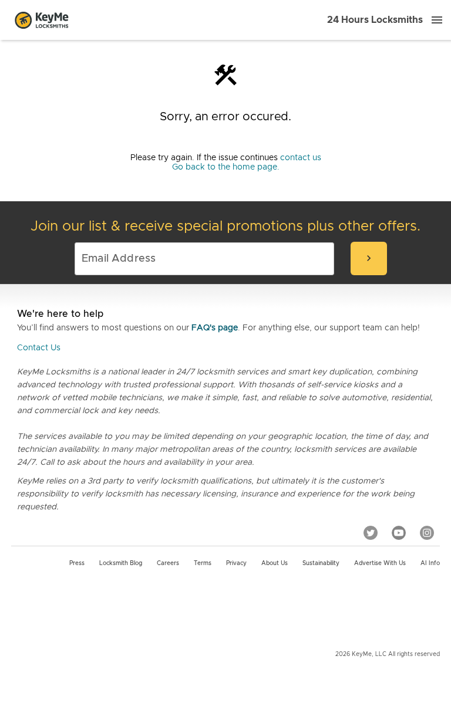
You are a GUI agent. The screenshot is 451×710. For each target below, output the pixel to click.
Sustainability (320, 563)
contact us (300, 158)
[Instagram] (427, 533)
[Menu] (437, 20)
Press (77, 563)
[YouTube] (399, 533)
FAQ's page (214, 328)
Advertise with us (380, 563)
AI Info (430, 563)
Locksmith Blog (120, 563)
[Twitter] (371, 533)
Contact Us (38, 348)
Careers (168, 563)
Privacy (236, 563)
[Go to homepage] (42, 20)
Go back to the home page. (226, 167)
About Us (274, 563)
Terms (202, 563)
